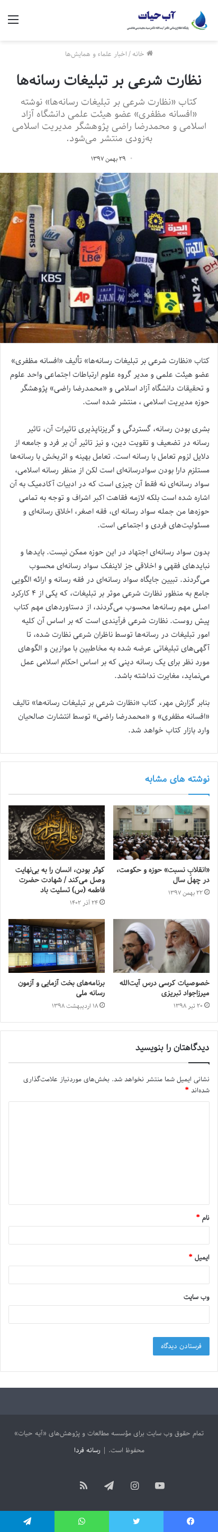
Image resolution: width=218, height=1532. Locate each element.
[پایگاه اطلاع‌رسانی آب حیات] (167, 20)
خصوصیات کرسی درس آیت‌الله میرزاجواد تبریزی (165, 988)
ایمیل (199, 1257)
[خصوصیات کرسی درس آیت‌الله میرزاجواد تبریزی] (161, 946)
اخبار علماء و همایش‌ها (96, 54)
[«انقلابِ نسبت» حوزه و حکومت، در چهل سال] (161, 832)
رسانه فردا (87, 1450)
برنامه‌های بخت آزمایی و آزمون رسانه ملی (61, 988)
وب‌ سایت (197, 1297)
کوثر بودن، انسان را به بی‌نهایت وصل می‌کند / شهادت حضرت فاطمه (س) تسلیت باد (60, 880)
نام (203, 1217)
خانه (139, 54)
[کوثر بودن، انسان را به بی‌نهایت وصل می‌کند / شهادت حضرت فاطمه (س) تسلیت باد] (56, 832)
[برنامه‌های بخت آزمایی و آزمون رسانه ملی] (56, 946)
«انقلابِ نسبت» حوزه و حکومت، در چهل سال (163, 875)
